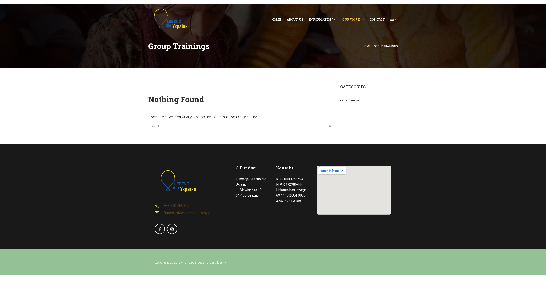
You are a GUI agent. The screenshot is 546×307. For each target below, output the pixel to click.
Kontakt (284, 168)
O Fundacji (247, 168)
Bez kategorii (349, 100)
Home (366, 46)
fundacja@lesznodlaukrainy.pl (187, 212)
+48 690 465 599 (176, 205)
